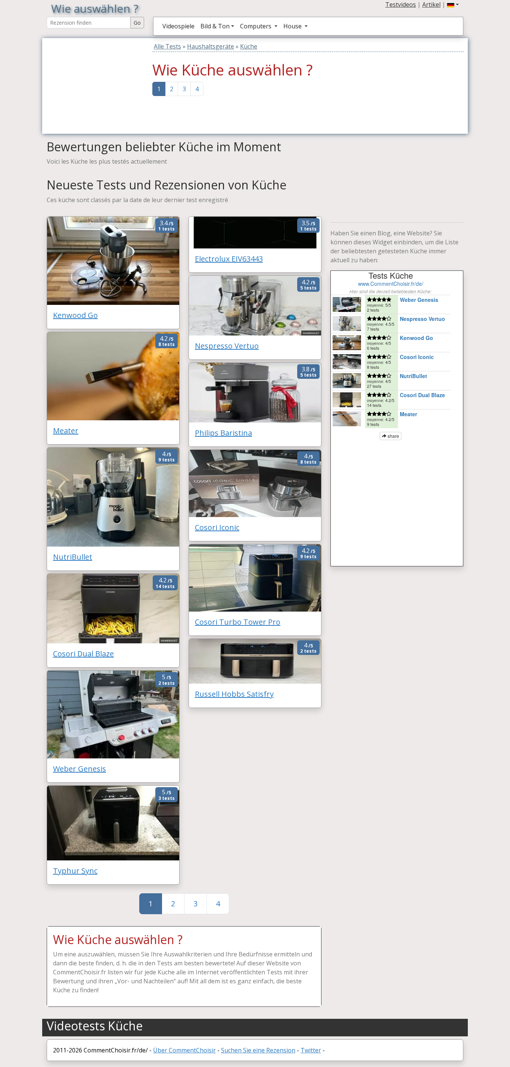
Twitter (311, 1050)
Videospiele (178, 26)
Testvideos (400, 4)
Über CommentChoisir (184, 1050)
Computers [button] (256, 26)
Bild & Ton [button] (215, 26)
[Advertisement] (93, 85)
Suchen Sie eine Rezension (258, 1050)
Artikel (431, 4)
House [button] (293, 26)
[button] (453, 4)
